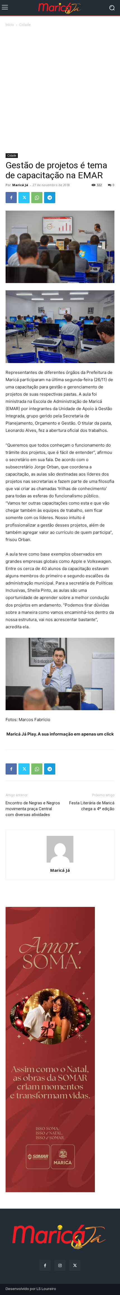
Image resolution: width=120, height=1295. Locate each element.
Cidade (25, 24)
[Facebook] (11, 197)
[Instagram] (59, 1265)
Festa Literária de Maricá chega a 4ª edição (91, 805)
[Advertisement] (60, 90)
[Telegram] (49, 197)
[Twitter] (24, 197)
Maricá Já (20, 185)
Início (10, 24)
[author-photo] (60, 862)
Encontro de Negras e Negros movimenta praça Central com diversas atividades (33, 808)
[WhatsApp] (36, 197)
